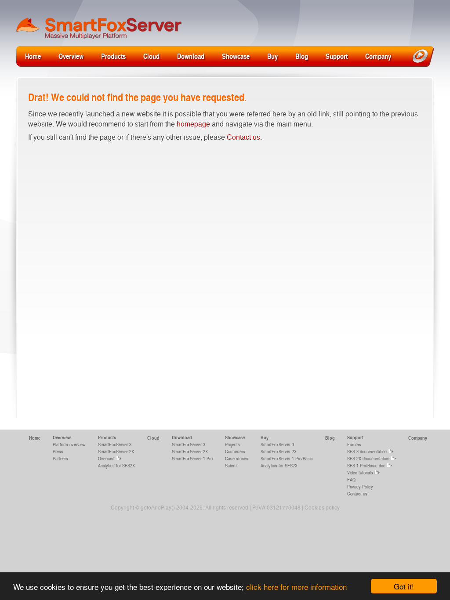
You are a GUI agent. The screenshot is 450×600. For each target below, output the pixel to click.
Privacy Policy (360, 486)
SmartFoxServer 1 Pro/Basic (287, 458)
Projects (232, 444)
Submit (231, 465)
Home (33, 56)
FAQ (351, 479)
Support (337, 56)
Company (378, 56)
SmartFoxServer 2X (116, 451)
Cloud (151, 56)
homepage (193, 124)
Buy (272, 56)
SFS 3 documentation (367, 451)
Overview (70, 56)
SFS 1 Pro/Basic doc (366, 465)
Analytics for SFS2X (116, 465)
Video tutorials (360, 472)
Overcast (106, 458)
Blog (301, 56)
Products (113, 56)
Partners (60, 458)
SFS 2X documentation (368, 458)
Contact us (243, 137)
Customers (235, 451)
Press (58, 451)
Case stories (236, 458)
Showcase (236, 56)
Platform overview (69, 444)
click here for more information (296, 586)
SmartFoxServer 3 (114, 444)
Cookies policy (322, 507)
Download (190, 56)
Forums (354, 444)
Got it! (404, 586)
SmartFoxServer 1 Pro (192, 458)
